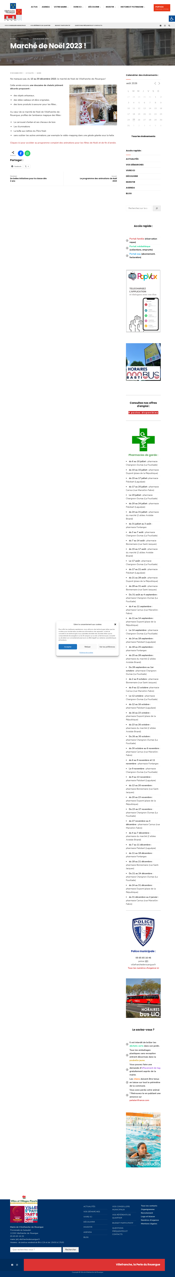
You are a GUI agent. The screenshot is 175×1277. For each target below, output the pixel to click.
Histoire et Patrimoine (132, 6)
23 (161, 114)
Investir (110, 6)
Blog (129, 193)
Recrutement (147, 1213)
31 (150, 97)
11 (134, 108)
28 (134, 97)
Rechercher (70, 1249)
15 (155, 108)
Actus (34, 6)
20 (144, 114)
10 (128, 108)
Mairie (39, 73)
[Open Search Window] (169, 25)
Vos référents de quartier (40, 25)
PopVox (161, 7)
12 (139, 108)
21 (150, 114)
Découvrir (93, 6)
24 (128, 120)
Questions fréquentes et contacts (88, 25)
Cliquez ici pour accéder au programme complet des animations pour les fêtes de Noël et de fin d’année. (63, 142)
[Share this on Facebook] (21, 153)
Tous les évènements (143, 136)
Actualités (25, 39)
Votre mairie (60, 6)
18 (134, 114)
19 (139, 114)
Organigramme (148, 1209)
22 (155, 114)
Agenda (46, 6)
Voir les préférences (107, 647)
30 (144, 97)
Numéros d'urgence (150, 1220)
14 (150, 108)
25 (134, 119)
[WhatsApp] (27, 153)
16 (161, 108)
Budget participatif (62, 25)
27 (128, 97)
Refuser (88, 647)
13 (144, 108)
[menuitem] (61, 6)
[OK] (157, 208)
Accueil (13, 39)
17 (128, 114)
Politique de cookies (86, 653)
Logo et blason (148, 1216)
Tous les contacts (149, 1205)
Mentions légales (149, 1223)
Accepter (67, 647)
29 (139, 97)
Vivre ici (77, 6)
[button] (172, 19)
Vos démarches (135, 164)
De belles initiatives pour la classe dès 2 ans (28, 178)
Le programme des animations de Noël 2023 (98, 178)
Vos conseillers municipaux (15, 25)
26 (139, 120)
